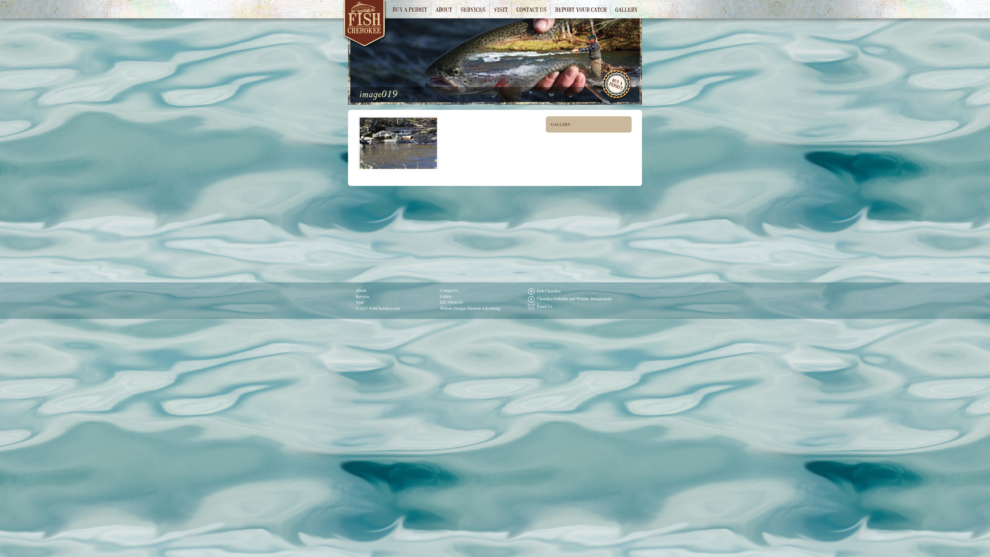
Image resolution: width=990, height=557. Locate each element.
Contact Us (531, 9)
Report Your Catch (581, 9)
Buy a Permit (410, 9)
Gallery (626, 9)
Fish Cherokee (365, 25)
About (444, 9)
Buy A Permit (617, 85)
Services (473, 9)
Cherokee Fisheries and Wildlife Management (574, 298)
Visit (501, 9)
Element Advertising (484, 308)
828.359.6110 (451, 302)
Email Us (544, 306)
